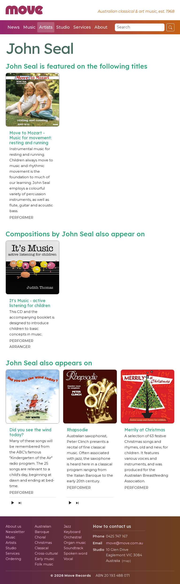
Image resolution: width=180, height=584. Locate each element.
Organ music (75, 543)
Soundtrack (73, 548)
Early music (44, 559)
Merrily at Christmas (144, 429)
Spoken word (75, 553)
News (13, 27)
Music (29, 27)
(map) (126, 561)
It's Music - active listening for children (29, 303)
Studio (63, 27)
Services (82, 27)
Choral (40, 537)
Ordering (13, 559)
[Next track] (19, 503)
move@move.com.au (124, 543)
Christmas (43, 543)
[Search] (170, 27)
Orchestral (73, 537)
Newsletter (15, 532)
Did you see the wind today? (30, 432)
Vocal (68, 559)
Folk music (44, 564)
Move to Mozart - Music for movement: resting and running (30, 137)
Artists (45, 27)
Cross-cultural (46, 553)
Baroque (42, 532)
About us (13, 526)
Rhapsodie (77, 429)
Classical (42, 548)
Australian (43, 526)
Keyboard (72, 532)
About (100, 27)
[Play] (12, 502)
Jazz (67, 526)
